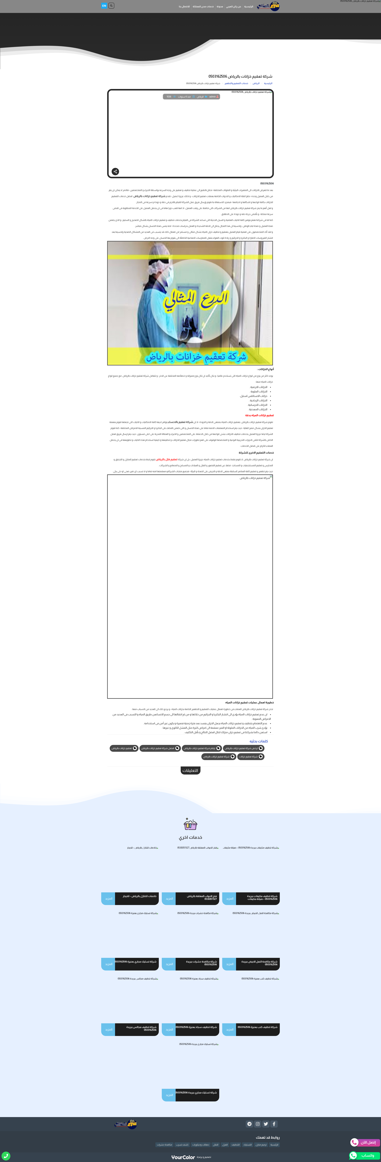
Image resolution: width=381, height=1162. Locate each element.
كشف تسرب (182, 1144)
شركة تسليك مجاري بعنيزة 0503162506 (135, 961)
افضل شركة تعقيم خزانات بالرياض (158, 748)
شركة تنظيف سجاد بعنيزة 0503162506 (196, 1027)
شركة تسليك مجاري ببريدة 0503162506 (196, 1092)
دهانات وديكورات (200, 1144)
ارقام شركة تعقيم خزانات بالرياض (200, 748)
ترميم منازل (261, 1144)
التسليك (247, 1144)
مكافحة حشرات (164, 1144)
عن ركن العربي (233, 6)
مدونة (220, 6)
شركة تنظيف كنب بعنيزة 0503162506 (257, 1027)
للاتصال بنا (184, 6)
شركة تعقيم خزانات (248, 756)
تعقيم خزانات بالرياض (121, 748)
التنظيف (236, 1144)
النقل (215, 1144)
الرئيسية (248, 6)
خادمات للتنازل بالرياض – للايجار (139, 896)
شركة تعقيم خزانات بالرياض (216, 756)
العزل (225, 1144)
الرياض (200, 96)
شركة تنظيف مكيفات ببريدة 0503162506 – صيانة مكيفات (262, 897)
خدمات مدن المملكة (203, 6)
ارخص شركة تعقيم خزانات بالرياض (241, 748)
